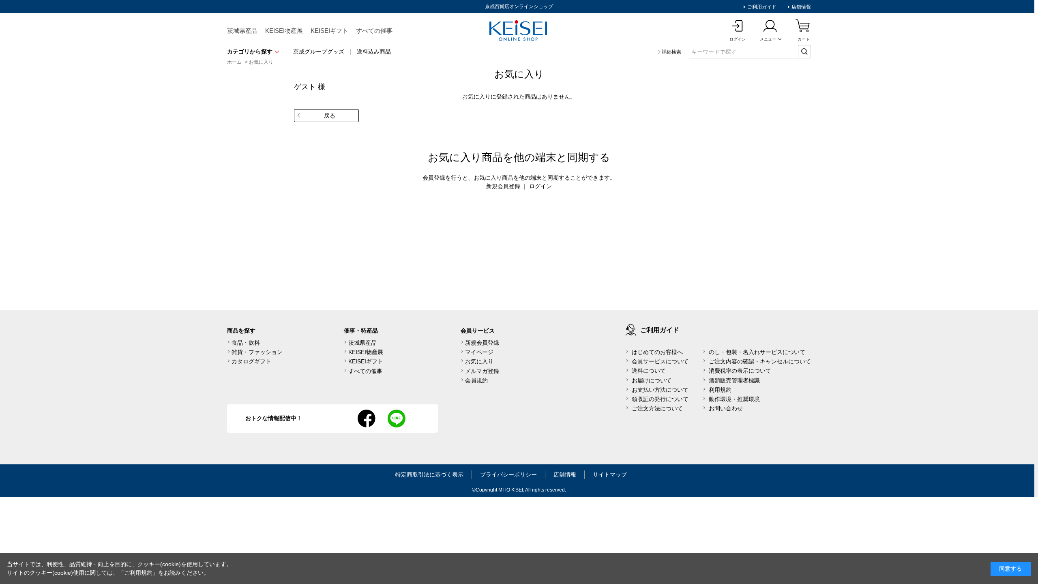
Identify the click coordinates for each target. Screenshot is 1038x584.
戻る (329, 115)
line (396, 418)
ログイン (540, 186)
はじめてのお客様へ (657, 352)
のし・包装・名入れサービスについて (757, 352)
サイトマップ (610, 474)
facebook (366, 418)
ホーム (234, 62)
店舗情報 (800, 7)
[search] (804, 51)
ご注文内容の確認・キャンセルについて (760, 361)
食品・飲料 (246, 342)
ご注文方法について (657, 408)
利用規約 (720, 389)
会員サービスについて (660, 361)
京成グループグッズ (318, 51)
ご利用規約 (138, 572)
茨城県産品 (242, 30)
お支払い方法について (660, 389)
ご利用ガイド (761, 7)
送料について (649, 370)
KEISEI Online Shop (519, 31)
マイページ (479, 352)
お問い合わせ (726, 408)
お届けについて (651, 380)
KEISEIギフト (329, 30)
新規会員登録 (503, 186)
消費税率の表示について (740, 370)
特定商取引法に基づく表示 (429, 474)
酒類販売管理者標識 (734, 380)
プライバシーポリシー (508, 474)
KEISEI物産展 (284, 30)
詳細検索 (671, 52)
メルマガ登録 (482, 371)
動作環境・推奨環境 (734, 399)
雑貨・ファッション (257, 352)
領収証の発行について (660, 399)
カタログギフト (251, 361)
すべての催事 (374, 30)
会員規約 (476, 380)
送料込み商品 (374, 51)
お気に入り (261, 62)
